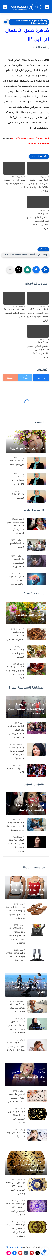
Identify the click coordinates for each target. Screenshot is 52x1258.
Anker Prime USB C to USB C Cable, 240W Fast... (15, 957)
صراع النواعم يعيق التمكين (15, 771)
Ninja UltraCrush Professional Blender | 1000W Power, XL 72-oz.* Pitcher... (16, 935)
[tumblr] (26, 1253)
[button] (36, 269)
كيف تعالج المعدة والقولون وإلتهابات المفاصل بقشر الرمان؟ (15, 673)
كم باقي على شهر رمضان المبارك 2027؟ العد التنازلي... (15, 1098)
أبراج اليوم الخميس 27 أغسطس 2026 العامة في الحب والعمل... (29, 1166)
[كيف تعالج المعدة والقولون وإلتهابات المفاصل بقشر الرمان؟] (36, 669)
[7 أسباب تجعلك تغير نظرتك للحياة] (36, 463)
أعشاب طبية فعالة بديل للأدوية (29, 617)
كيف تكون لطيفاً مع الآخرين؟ (27, 448)
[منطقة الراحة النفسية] (36, 496)
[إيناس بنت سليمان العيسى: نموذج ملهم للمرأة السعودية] (36, 749)
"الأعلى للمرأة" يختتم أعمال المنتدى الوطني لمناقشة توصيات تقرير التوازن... (38, 186)
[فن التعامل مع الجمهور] (36, 545)
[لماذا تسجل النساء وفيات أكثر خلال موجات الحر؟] (37, 1006)
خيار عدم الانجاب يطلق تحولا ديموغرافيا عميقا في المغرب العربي (28, 987)
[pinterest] (32, 1253)
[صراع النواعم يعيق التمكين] (36, 770)
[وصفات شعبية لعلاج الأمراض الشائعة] (36, 651)
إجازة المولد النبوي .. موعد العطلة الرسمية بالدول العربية (15, 1117)
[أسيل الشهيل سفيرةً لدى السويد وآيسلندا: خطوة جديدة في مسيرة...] (37, 1024)
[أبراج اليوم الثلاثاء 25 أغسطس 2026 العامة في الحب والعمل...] (37, 1206)
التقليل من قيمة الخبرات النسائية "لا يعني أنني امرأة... (16, 846)
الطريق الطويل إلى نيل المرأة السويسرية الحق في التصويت (15, 732)
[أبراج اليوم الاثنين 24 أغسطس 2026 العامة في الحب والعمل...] (37, 1227)
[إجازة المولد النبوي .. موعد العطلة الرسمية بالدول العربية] (37, 1114)
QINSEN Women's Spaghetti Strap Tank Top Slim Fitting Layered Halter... (27, 890)
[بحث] (5, 7)
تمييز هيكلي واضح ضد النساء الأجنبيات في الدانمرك (15, 528)
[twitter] (37, 1253)
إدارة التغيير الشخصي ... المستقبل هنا (17, 563)
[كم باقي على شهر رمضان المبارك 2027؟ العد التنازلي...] (37, 1096)
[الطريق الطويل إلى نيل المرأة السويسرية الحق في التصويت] (36, 728)
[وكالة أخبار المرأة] (26, 6)
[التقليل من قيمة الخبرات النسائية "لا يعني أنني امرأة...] (36, 842)
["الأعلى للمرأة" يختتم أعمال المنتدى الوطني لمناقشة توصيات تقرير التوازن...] (38, 168)
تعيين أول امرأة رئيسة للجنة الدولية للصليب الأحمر (14, 184)
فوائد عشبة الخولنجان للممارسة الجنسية (15, 636)
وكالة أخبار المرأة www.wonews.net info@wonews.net (31, 22)
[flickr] (8, 1253)
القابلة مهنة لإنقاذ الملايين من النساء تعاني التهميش (15, 826)
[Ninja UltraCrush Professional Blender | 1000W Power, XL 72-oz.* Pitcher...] (37, 930)
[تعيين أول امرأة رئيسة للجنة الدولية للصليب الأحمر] (14, 168)
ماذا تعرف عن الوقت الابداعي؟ (15, 1135)
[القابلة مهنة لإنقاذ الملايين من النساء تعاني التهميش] (36, 824)
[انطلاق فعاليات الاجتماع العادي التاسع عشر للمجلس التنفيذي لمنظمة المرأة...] (38, 202)
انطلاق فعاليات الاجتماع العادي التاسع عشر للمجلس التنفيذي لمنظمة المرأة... (38, 221)
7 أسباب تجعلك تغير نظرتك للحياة (15, 463)
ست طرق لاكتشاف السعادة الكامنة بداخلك (15, 481)
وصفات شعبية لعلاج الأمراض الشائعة (17, 653)
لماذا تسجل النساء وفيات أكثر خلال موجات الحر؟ (16, 1008)
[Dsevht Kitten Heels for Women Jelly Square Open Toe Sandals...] (37, 909)
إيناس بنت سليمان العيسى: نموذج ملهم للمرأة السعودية (15, 753)
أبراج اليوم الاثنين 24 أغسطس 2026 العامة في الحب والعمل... (15, 1231)
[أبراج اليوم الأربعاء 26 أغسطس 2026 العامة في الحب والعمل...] (37, 1184)
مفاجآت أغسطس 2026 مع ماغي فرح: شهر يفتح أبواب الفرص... (28, 1077)
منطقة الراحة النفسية (18, 496)
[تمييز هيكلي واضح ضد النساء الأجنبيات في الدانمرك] (36, 524)
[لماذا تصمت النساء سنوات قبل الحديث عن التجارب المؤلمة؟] (37, 1045)
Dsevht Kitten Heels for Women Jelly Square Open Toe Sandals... (15, 913)
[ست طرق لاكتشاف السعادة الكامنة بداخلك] (36, 479)
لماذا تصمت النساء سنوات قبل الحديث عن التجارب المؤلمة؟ (15, 1047)
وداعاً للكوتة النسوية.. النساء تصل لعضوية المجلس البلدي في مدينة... (26, 709)
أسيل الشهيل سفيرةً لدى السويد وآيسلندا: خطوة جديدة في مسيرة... (16, 1027)
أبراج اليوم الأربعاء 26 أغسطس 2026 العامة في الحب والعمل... (15, 1188)
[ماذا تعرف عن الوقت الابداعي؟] (37, 1135)
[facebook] (14, 1253)
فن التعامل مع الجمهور (17, 545)
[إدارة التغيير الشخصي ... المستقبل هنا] (36, 561)
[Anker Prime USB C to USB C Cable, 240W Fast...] (37, 955)
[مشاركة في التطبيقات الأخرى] (10, 269)
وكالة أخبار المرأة (14, 1248)
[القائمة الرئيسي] (47, 7)
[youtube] (20, 1253)
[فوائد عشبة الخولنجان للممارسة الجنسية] (36, 634)
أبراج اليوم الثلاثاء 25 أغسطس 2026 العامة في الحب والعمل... (15, 1209)
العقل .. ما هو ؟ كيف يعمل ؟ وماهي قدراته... (16, 580)
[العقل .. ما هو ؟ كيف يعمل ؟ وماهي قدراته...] (36, 579)
